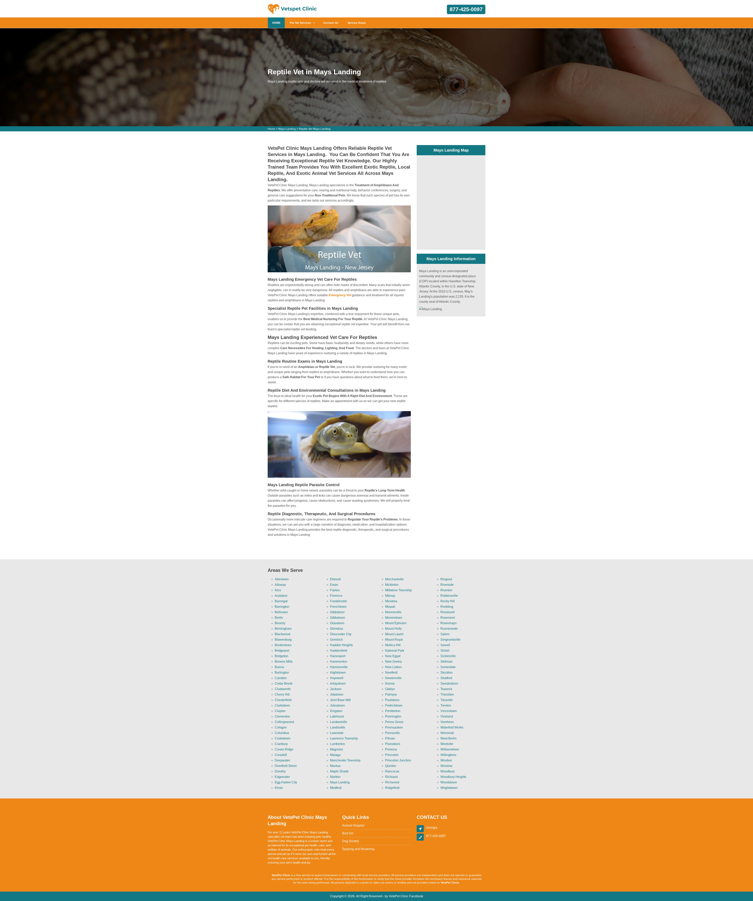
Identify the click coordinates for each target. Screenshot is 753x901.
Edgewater (282, 776)
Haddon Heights (341, 645)
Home (271, 128)
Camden (281, 678)
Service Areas (357, 22)
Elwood (335, 579)
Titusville (446, 700)
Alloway (280, 584)
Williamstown (449, 749)
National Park (394, 650)
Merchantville (394, 579)
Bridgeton (281, 656)
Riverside (447, 584)
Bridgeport (282, 650)
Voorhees (447, 722)
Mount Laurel (394, 634)
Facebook (416, 896)
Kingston (336, 711)
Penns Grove (394, 722)
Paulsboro (392, 700)
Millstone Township (398, 590)
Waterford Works (451, 727)
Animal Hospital (353, 825)
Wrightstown (449, 787)
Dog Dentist (350, 841)
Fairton (335, 590)
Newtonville (393, 678)
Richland (391, 776)
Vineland (446, 716)
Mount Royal (394, 639)
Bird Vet (347, 833)
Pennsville (392, 733)
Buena (279, 667)
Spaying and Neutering (358, 849)
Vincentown (448, 711)
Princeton (391, 755)
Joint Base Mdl (340, 700)
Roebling (446, 606)
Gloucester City (340, 634)
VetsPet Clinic (398, 896)
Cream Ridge (284, 749)
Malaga (335, 755)
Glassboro (337, 623)
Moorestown (393, 617)
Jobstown (336, 694)
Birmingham (283, 628)
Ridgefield (392, 787)
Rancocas (392, 771)
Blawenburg (283, 639)
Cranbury (281, 744)
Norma (390, 683)
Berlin (279, 617)
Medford (335, 787)
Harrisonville (339, 667)
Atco (278, 590)
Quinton (390, 765)
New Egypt (392, 656)
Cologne (281, 727)
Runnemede (449, 628)
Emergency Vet (340, 295)
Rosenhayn (448, 623)
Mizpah (390, 606)
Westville (446, 744)
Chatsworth (283, 689)
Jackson (336, 689)
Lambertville (338, 722)
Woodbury (447, 771)
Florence (336, 595)
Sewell (445, 645)
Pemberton (392, 711)
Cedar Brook (283, 683)
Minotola (391, 601)
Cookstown (282, 738)
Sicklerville (448, 656)
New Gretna (393, 661)
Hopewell (336, 678)
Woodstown (448, 782)
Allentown (282, 579)
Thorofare (447, 694)
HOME (278, 22)
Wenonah (447, 733)
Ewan (334, 584)
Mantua (335, 765)
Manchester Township (345, 760)
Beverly (280, 623)
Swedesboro (449, 683)
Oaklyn (390, 689)
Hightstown (338, 672)
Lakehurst (337, 716)
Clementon (282, 716)
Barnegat (281, 601)
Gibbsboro (337, 612)
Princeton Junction (398, 760)
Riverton (446, 590)
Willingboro (448, 755)
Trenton (445, 705)
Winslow (446, 765)
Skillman (446, 661)
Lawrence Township (344, 738)
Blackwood (282, 634)
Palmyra (391, 694)
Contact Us (330, 22)
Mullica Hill (393, 645)
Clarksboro (282, 705)
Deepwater (282, 760)
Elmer (279, 787)
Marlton (335, 776)
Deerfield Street (285, 765)
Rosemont (447, 617)
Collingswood (284, 722)
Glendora (336, 628)
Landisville (337, 727)
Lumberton (337, 744)
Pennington (393, 716)
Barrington (282, 606)
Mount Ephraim (395, 623)
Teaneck (446, 689)
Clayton (280, 711)
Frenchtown (338, 606)
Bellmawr (281, 612)
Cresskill (281, 755)
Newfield (391, 672)
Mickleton (391, 584)
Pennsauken (394, 727)
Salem (444, 634)
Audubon (281, 595)
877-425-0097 (466, 9)
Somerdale (448, 667)
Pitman (390, 738)
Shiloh (444, 650)
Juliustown (337, 705)
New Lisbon (393, 667)
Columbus (282, 733)
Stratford (446, 678)
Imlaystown (338, 683)
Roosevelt (447, 612)
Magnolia (336, 749)
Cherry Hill (282, 694)
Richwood (392, 782)
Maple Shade (339, 771)
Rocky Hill (447, 601)
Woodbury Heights (453, 776)
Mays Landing (287, 128)
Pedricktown (393, 705)
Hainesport (337, 656)
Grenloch (336, 639)
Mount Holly (393, 628)
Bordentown (283, 645)
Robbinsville (449, 595)
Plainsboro (392, 744)
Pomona (391, 749)
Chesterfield (283, 700)
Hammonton (338, 661)
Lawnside (337, 733)
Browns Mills (284, 661)
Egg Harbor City (286, 782)
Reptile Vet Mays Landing (314, 128)
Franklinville (338, 601)
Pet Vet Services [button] (300, 22)
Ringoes (446, 579)
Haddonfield (338, 650)
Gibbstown (337, 617)
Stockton (446, 672)
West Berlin (448, 738)
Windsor (446, 760)
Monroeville (393, 612)
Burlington (282, 672)
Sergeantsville (450, 639)
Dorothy (280, 771)
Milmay (390, 595)
